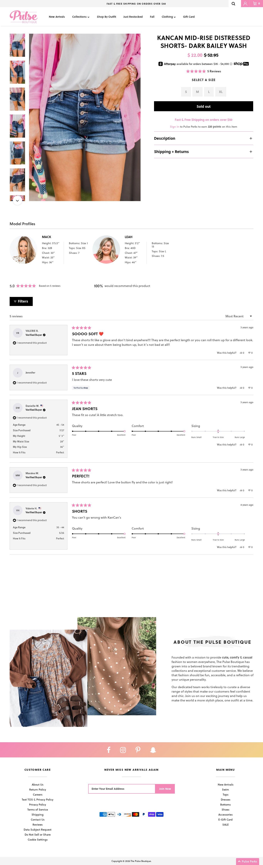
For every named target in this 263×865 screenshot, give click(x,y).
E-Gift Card (225, 819)
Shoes (225, 809)
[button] (203, 71)
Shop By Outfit (106, 17)
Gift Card (189, 17)
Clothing (167, 17)
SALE (225, 824)
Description (164, 138)
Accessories (225, 814)
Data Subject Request (37, 829)
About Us (37, 784)
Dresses (225, 799)
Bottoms (225, 804)
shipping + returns (171, 151)
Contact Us (37, 819)
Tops (225, 794)
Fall (152, 17)
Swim (225, 789)
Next (17, 200)
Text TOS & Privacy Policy (37, 799)
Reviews (38, 824)
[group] (85, 117)
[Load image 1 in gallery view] (85, 117)
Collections (79, 17)
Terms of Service (37, 809)
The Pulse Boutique (141, 861)
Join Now (165, 789)
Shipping (38, 814)
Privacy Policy (37, 804)
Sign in (174, 127)
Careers (37, 794)
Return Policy (37, 789)
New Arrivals (57, 17)
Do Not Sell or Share (38, 834)
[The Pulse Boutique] (24, 16)
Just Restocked (133, 17)
